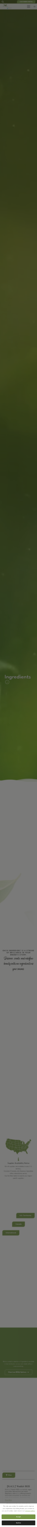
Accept (18, 1516)
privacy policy (30, 1511)
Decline (18, 1523)
